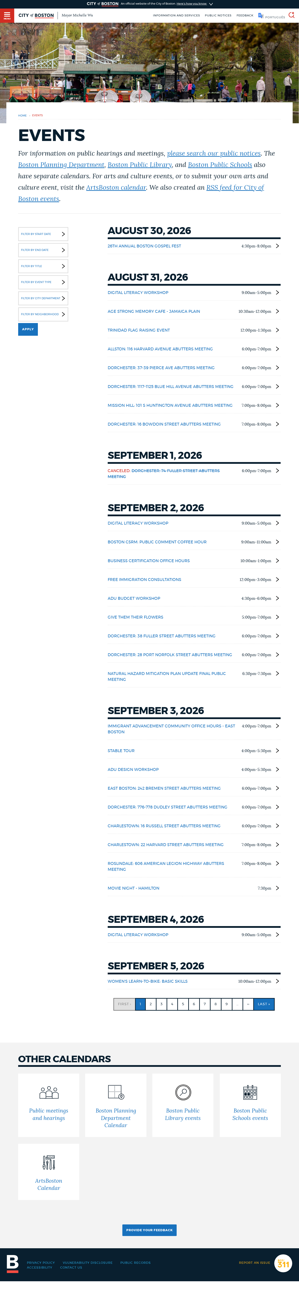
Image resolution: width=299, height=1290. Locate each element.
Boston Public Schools (220, 165)
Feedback (245, 15)
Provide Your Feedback (149, 1230)
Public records (135, 1262)
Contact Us (71, 1267)
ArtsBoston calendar (116, 187)
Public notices (218, 15)
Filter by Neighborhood (40, 314)
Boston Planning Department (61, 165)
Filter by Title (31, 266)
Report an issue (254, 1262)
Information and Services (176, 15)
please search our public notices (214, 153)
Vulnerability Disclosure (88, 1262)
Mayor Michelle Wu (77, 15)
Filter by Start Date (36, 234)
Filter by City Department (40, 298)
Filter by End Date (35, 250)
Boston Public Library (140, 165)
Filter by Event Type (36, 282)
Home (22, 115)
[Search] (290, 16)
